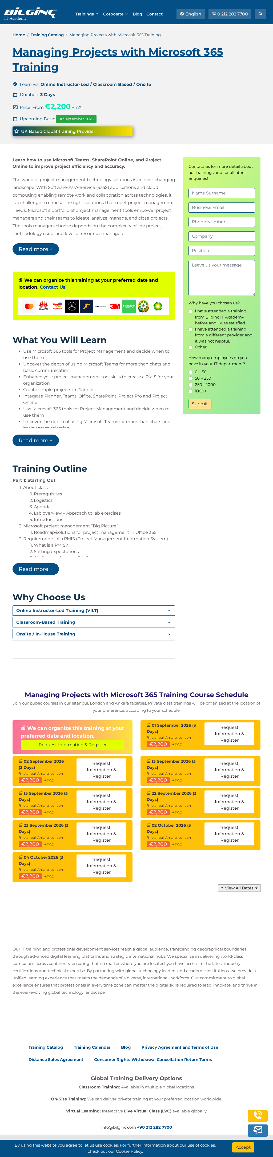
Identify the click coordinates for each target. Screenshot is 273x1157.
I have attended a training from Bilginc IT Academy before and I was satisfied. (220, 316)
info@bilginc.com (118, 1127)
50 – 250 (203, 378)
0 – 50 (201, 371)
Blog (137, 14)
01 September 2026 (76, 119)
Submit (200, 403)
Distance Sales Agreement (56, 1059)
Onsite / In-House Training (45, 634)
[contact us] (258, 1130)
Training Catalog (47, 34)
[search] (260, 14)
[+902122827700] (257, 1117)
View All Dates (239, 887)
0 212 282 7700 (232, 14)
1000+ (201, 390)
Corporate (114, 14)
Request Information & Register (73, 744)
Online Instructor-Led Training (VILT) (57, 610)
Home (19, 34)
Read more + (36, 249)
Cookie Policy (129, 1151)
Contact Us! (53, 287)
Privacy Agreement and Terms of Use (180, 1047)
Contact (154, 14)
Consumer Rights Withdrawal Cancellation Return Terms (153, 1059)
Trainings (85, 14)
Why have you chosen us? (214, 302)
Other (201, 346)
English (192, 14)
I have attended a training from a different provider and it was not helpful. (223, 335)
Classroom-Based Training (45, 622)
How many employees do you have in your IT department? (217, 360)
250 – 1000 (205, 384)
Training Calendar (92, 1047)
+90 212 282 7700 (154, 1127)
